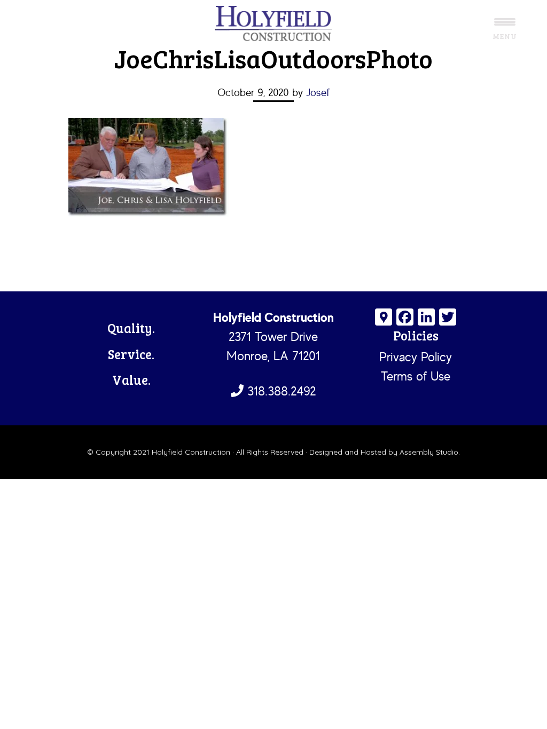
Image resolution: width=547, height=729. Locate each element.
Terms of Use (415, 376)
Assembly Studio (429, 452)
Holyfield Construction (273, 24)
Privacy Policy (415, 356)
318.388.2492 (280, 391)
